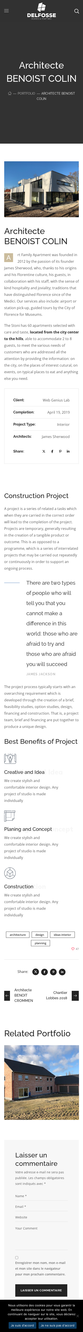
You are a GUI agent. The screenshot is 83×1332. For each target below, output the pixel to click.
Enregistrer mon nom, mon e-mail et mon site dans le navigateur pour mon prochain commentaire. (40, 1269)
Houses (31, 1069)
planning (40, 943)
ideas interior (62, 935)
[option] (41, 1085)
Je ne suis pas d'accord (58, 1325)
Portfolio (26, 93)
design (39, 935)
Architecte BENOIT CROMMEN (36, 1059)
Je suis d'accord (22, 1325)
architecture (18, 935)
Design (17, 1069)
